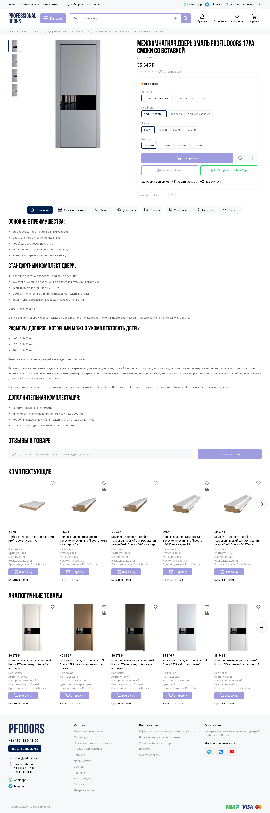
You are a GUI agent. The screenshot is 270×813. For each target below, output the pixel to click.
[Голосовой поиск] (175, 18)
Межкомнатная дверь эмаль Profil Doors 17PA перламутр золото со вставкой (82, 664)
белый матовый (154, 114)
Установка (181, 210)
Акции (12, 4)
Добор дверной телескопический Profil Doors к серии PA (31, 538)
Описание (43, 210)
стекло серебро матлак (190, 98)
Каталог (26, 31)
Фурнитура (81, 737)
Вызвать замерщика (25, 748)
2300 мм (197, 145)
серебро (176, 114)
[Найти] (186, 18)
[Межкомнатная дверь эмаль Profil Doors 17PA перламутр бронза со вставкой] (135, 627)
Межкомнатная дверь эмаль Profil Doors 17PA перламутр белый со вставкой (30, 664)
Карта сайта (44, 806)
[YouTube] (232, 751)
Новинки (79, 772)
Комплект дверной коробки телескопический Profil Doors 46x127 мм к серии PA (182, 540)
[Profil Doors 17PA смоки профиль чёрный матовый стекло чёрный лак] (78, 94)
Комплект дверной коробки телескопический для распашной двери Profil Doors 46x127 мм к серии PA (236, 540)
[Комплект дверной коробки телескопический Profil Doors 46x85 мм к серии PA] (83, 503)
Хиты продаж (82, 778)
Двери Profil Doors (57, 31)
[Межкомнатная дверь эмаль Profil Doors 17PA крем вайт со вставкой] (238, 627)
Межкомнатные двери (88, 731)
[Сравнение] (252, 158)
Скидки (79, 784)
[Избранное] (240, 158)
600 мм (148, 130)
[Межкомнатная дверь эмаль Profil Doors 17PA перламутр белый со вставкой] (32, 627)
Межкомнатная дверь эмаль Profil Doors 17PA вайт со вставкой (185, 662)
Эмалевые (77, 31)
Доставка (129, 210)
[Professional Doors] (22, 18)
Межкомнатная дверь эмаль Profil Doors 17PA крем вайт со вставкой (236, 662)
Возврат (234, 210)
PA (88, 31)
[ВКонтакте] (220, 751)
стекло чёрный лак (156, 98)
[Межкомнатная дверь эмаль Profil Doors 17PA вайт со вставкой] (186, 627)
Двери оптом (82, 761)
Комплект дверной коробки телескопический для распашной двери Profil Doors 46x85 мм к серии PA (134, 540)
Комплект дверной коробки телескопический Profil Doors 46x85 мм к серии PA (83, 540)
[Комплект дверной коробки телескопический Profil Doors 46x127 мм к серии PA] (186, 503)
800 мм (177, 130)
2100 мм (165, 145)
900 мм (192, 130)
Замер (104, 210)
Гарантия (208, 210)
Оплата (155, 210)
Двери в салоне (84, 790)
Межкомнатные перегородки (93, 743)
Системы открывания (88, 749)
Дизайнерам (75, 4)
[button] (25, 94)
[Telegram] (209, 751)
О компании (213, 725)
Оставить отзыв (230, 454)
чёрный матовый (199, 114)
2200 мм (181, 145)
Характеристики (75, 210)
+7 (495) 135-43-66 (242, 4)
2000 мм (149, 145)
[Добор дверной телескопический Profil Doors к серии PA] (32, 503)
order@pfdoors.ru (25, 758)
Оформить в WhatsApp (232, 170)
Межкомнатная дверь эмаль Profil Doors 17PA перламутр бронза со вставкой (133, 664)
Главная (13, 31)
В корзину (25, 572)
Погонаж (79, 755)
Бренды (39, 31)
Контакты (93, 4)
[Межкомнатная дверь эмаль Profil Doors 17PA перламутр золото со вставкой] (83, 627)
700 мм (162, 130)
